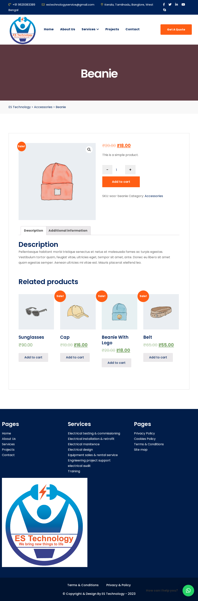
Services (89, 29)
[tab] (33, 230)
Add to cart (121, 181)
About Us (67, 29)
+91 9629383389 (24, 5)
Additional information (68, 230)
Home (49, 29)
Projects (112, 29)
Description (33, 230)
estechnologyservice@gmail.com (70, 5)
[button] (188, 590)
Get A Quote (176, 29)
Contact (132, 29)
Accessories (154, 196)
